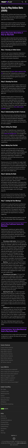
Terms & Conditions (6, 420)
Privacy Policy (4, 422)
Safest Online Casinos (7, 360)
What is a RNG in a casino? (8, 378)
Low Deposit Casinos (6, 354)
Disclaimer (4, 428)
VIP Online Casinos (6, 362)
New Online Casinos (6, 358)
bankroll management (10, 133)
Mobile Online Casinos (7, 356)
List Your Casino (5, 397)
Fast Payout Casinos (6, 349)
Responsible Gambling (7, 404)
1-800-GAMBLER (21, 443)
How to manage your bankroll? (9, 369)
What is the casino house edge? (9, 382)
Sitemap (3, 432)
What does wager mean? (7, 375)
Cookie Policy (4, 426)
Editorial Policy (5, 424)
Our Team (3, 389)
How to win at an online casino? (9, 373)
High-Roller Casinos (6, 351)
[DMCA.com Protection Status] (5, 410)
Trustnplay (7, 2)
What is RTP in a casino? (7, 380)
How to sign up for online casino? (10, 371)
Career (3, 395)
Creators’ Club (5, 391)
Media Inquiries (5, 393)
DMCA (2, 430)
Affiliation (3, 402)
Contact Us (4, 418)
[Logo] (14, 435)
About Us (3, 416)
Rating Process (5, 400)
